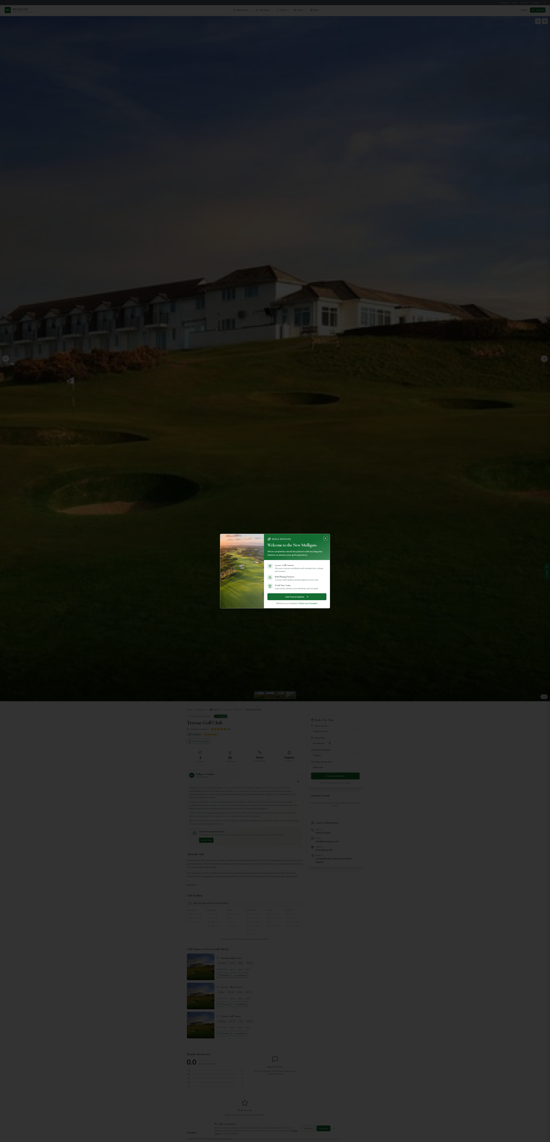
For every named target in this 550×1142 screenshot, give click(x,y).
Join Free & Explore (294, 596)
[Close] (326, 537)
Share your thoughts (308, 603)
